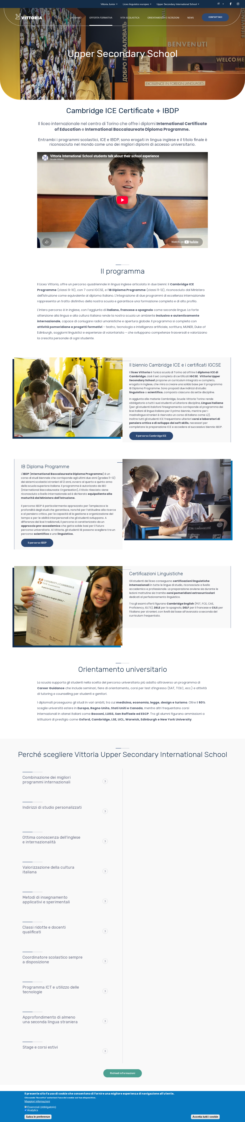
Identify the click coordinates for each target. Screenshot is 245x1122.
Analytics (32, 1110)
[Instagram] (238, 3)
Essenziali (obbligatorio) (41, 1107)
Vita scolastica (130, 17)
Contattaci (215, 17)
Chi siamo (75, 17)
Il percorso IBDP (37, 542)
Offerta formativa (100, 17)
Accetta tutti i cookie (205, 1117)
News (190, 17)
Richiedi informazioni (122, 1073)
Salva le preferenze (38, 1117)
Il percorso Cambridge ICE (151, 436)
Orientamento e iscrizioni (163, 17)
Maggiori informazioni (37, 1101)
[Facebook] (231, 3)
